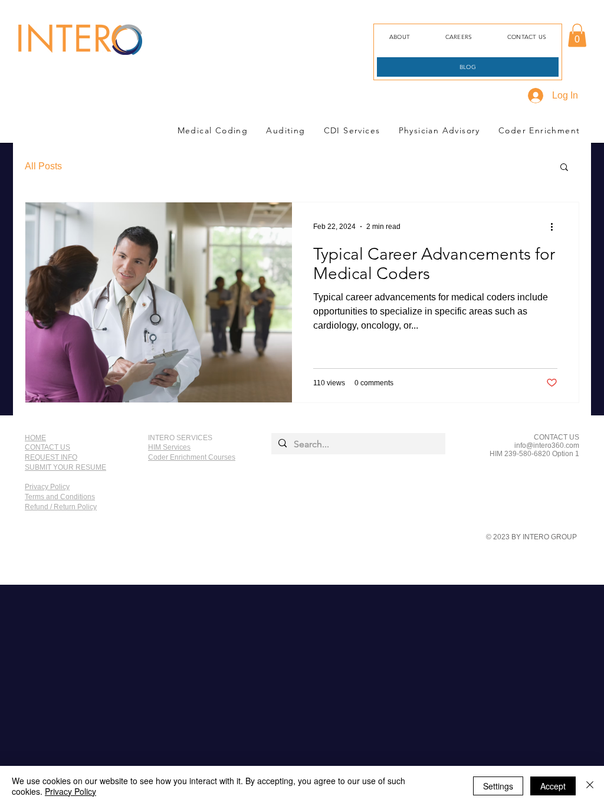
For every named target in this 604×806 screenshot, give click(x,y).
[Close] (590, 786)
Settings (498, 786)
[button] (577, 35)
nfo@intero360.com (547, 445)
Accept (553, 786)
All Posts (43, 166)
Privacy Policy (70, 791)
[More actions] (556, 226)
